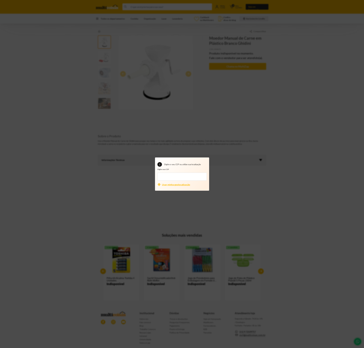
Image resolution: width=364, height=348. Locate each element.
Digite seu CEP (163, 169)
